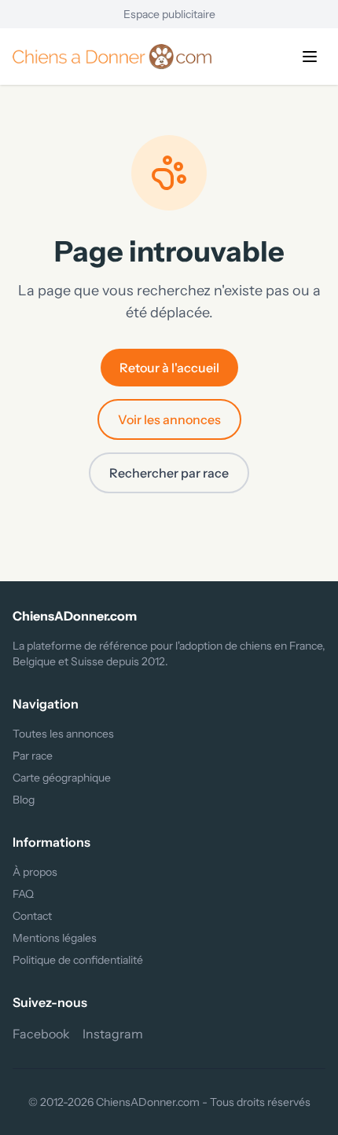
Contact (32, 916)
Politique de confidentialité (78, 960)
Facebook (41, 1034)
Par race (33, 756)
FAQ (23, 894)
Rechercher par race (169, 473)
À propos (35, 872)
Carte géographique (62, 778)
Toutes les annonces (63, 734)
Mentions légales (55, 938)
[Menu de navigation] (309, 56)
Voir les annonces (169, 419)
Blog (24, 800)
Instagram (113, 1034)
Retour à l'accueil (169, 367)
